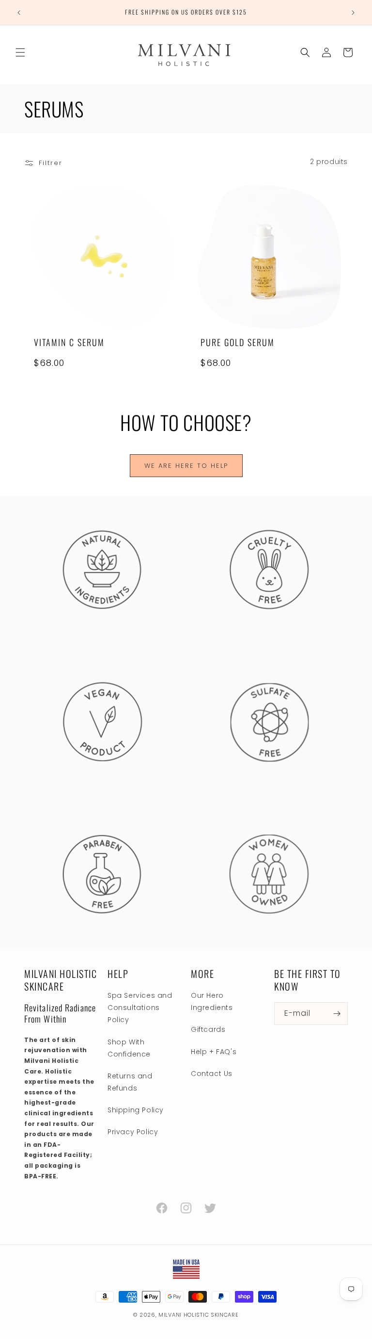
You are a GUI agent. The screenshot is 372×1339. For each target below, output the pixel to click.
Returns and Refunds (130, 1082)
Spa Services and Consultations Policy (140, 1008)
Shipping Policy (136, 1110)
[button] (20, 52)
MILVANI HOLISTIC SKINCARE (198, 1315)
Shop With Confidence (129, 1048)
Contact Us (211, 1073)
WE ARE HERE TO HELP (186, 465)
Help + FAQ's (213, 1052)
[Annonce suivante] (353, 12)
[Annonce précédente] (19, 12)
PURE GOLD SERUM (238, 342)
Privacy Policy (133, 1132)
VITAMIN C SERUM (69, 342)
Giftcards (208, 1029)
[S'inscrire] (336, 1013)
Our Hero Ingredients (212, 1001)
